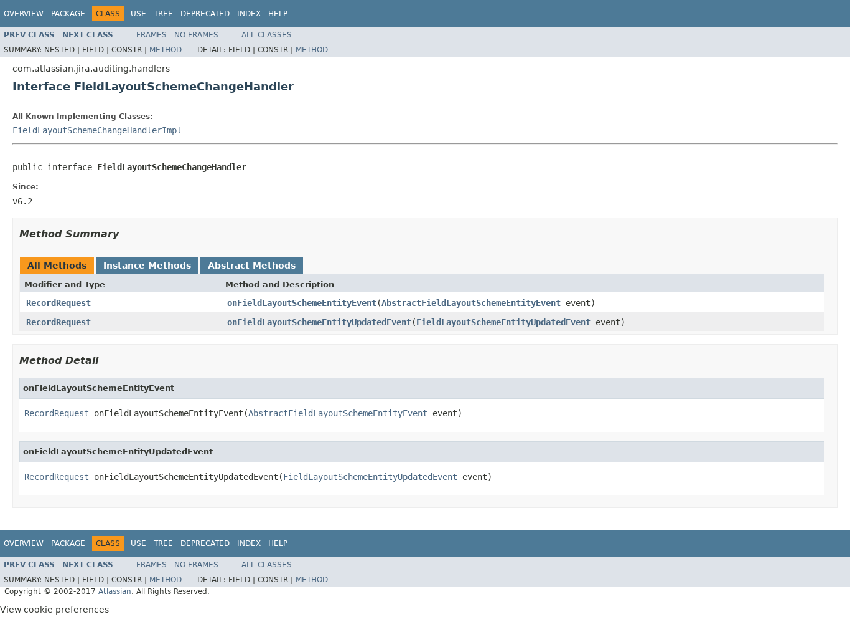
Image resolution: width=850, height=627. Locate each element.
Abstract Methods (252, 265)
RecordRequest (58, 303)
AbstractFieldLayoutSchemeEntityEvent (471, 303)
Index (249, 13)
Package (68, 13)
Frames (151, 35)
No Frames (196, 35)
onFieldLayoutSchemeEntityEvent (301, 303)
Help (277, 13)
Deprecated (205, 13)
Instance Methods (147, 265)
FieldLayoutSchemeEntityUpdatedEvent (503, 322)
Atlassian (114, 591)
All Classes (266, 35)
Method (165, 49)
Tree (163, 13)
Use (138, 13)
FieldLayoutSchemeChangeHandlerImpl (97, 130)
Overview (24, 13)
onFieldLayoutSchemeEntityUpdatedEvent (319, 322)
